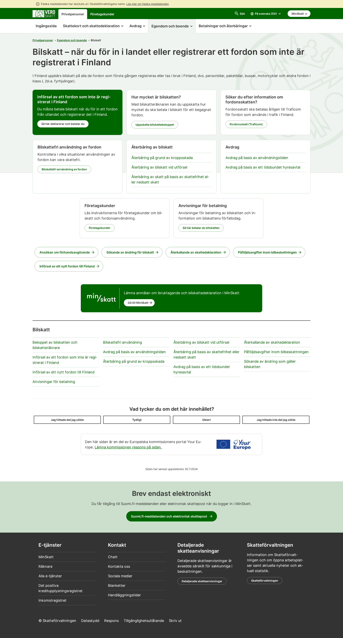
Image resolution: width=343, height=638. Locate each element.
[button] (93, 26)
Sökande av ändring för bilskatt (130, 252)
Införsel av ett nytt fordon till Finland (67, 266)
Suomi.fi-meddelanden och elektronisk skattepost (169, 516)
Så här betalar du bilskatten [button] (201, 227)
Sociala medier (120, 576)
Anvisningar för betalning (54, 382)
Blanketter (116, 585)
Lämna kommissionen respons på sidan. (128, 447)
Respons (111, 621)
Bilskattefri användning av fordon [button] (64, 169)
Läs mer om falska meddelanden (147, 4)
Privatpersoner (73, 14)
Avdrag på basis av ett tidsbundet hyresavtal (262, 167)
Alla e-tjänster (50, 576)
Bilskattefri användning (122, 342)
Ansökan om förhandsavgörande (65, 252)
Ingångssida (45, 26)
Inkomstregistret (52, 600)
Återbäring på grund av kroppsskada (162, 158)
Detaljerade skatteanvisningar (202, 581)
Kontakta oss (119, 566)
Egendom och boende (72, 40)
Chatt (113, 557)
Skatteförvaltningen (264, 580)
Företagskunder (102, 14)
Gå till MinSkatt (138, 302)
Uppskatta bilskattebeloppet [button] (155, 124)
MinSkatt (46, 557)
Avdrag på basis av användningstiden (256, 158)
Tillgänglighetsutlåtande (144, 621)
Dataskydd (90, 621)
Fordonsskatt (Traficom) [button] (246, 124)
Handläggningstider (124, 595)
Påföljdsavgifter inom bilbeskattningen (267, 252)
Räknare (45, 566)
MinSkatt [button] (298, 13)
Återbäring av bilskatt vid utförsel (159, 167)
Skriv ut (175, 621)
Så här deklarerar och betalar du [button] (63, 123)
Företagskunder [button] (99, 227)
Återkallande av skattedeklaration (196, 252)
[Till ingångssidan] (44, 13)
